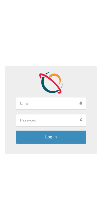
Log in (51, 137)
